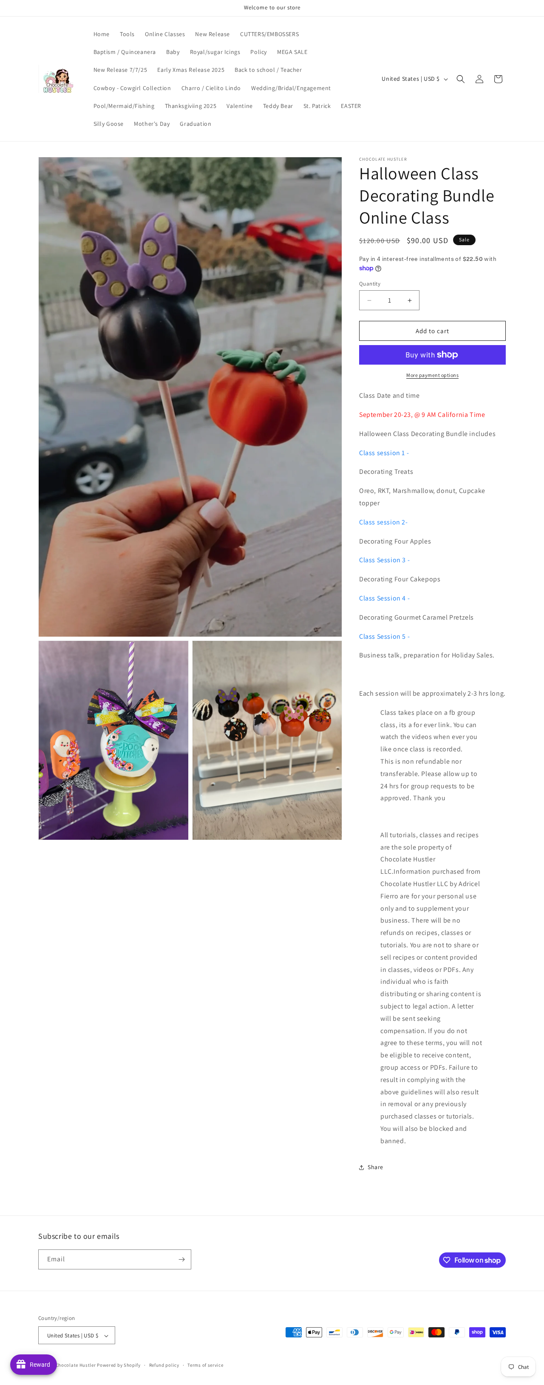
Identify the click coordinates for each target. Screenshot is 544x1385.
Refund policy (164, 1365)
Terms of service (205, 1365)
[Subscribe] (181, 1259)
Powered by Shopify (119, 1365)
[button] (460, 79)
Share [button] (375, 1167)
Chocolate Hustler (76, 1365)
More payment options (432, 375)
